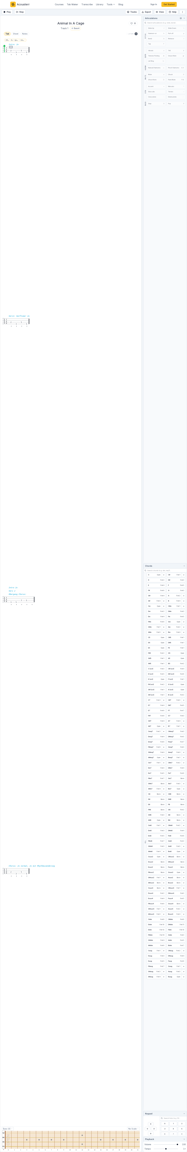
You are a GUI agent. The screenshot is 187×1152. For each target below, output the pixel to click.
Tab (7, 34)
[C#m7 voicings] (183, 763)
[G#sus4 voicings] (164, 909)
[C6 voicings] (164, 794)
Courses (59, 4)
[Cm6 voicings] (164, 825)
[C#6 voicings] (183, 794)
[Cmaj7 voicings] (164, 731)
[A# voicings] (164, 601)
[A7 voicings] (183, 721)
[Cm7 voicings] (164, 763)
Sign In (153, 4)
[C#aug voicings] (183, 951)
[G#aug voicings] (164, 972)
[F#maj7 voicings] (164, 747)
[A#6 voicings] (164, 820)
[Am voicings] (183, 627)
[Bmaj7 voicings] (183, 758)
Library (99, 4)
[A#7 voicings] (164, 726)
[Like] (131, 23)
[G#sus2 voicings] (164, 878)
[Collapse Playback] (183, 1139)
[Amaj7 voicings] (183, 752)
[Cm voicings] (164, 606)
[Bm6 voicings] (183, 852)
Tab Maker (72, 4)
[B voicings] (183, 601)
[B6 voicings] (183, 820)
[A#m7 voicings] (164, 789)
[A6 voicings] (183, 815)
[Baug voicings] (183, 977)
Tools (109, 4)
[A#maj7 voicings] (164, 758)
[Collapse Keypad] (183, 1113)
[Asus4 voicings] (183, 909)
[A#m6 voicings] (164, 852)
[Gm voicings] (183, 622)
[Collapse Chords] (183, 565)
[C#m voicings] (183, 606)
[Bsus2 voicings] (183, 883)
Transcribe (87, 4)
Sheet (15, 34)
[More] (182, 12)
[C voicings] (164, 575)
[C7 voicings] (164, 700)
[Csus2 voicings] (164, 857)
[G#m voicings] (164, 627)
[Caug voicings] (164, 951)
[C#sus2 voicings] (183, 857)
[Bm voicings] (183, 632)
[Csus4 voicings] (164, 888)
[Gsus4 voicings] (183, 904)
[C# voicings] (183, 575)
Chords (148, 566)
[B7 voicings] (183, 726)
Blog (120, 4)
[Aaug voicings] (183, 972)
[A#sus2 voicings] (164, 883)
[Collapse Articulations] (183, 18)
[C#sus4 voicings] (183, 888)
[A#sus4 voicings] (164, 914)
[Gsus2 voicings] (183, 872)
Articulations (151, 18)
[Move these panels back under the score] (180, 18)
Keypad (148, 1113)
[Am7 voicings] (183, 784)
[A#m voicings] (164, 632)
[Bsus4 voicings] (183, 914)
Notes (25, 34)
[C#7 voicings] (183, 700)
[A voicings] (183, 596)
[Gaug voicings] (183, 966)
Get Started (169, 4)
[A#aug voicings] (164, 977)
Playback (149, 1139)
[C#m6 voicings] (183, 825)
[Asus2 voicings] (183, 878)
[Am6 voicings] (183, 846)
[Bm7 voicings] (183, 789)
